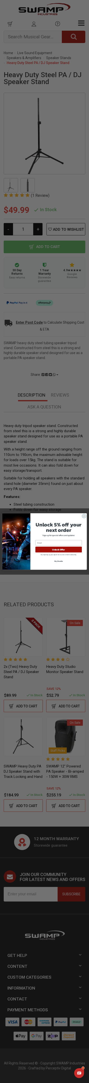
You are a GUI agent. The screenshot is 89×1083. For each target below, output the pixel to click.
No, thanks (58, 561)
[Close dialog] (84, 516)
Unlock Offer (58, 549)
